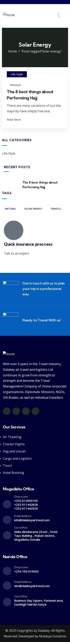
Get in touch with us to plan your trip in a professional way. (43, 288)
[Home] (9, 15)
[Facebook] (16, 411)
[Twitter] (6, 411)
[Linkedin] (35, 411)
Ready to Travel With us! (41, 320)
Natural (10, 208)
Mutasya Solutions (52, 636)
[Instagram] (26, 411)
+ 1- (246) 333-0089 (18, 263)
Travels (56, 208)
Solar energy (33, 208)
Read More (14, 119)
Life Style (17, 74)
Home (12, 51)
